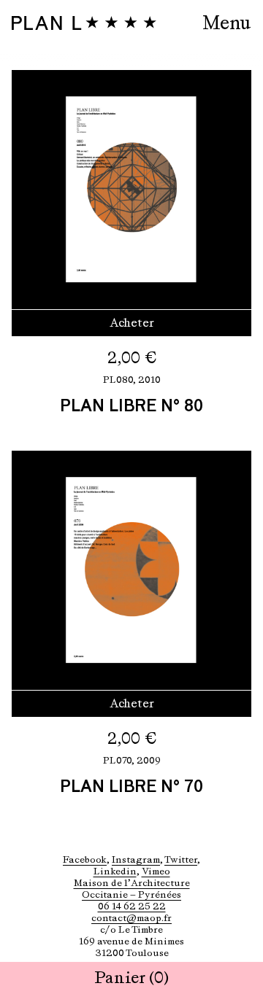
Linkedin (115, 871)
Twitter (180, 859)
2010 (149, 379)
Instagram (136, 859)
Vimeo (156, 871)
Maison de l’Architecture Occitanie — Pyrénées (132, 888)
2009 (149, 760)
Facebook (85, 859)
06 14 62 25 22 (132, 906)
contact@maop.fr (131, 917)
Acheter (132, 323)
